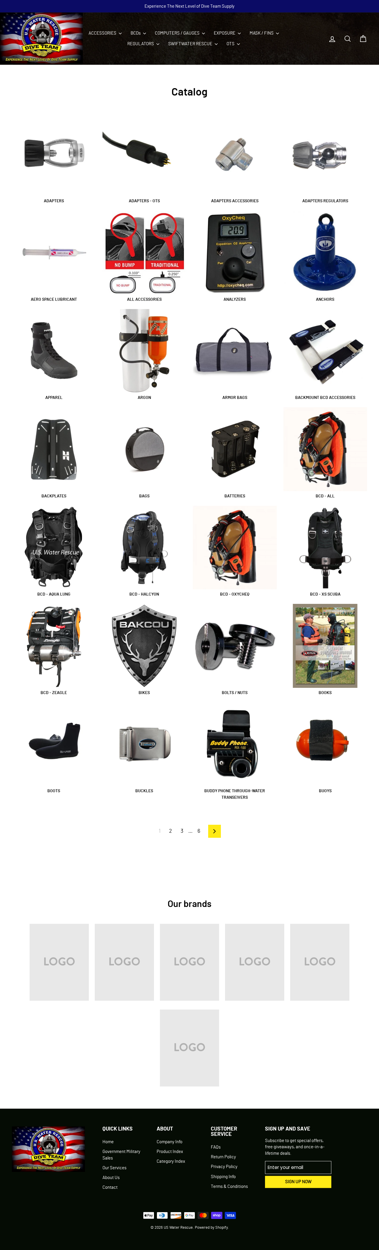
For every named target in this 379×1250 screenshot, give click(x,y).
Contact (110, 1187)
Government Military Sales (121, 1154)
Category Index (171, 1161)
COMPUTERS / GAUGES (177, 33)
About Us (111, 1177)
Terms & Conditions (229, 1186)
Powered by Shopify (211, 1228)
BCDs (136, 33)
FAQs (216, 1147)
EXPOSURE (225, 33)
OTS (231, 44)
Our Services (114, 1168)
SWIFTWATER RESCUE (190, 44)
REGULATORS (141, 44)
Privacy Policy (224, 1167)
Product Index (170, 1151)
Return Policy (223, 1157)
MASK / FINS (262, 33)
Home (108, 1142)
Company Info (169, 1142)
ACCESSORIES (103, 33)
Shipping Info (223, 1177)
